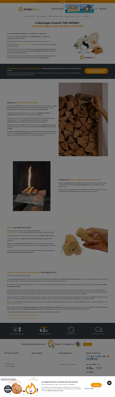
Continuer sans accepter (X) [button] (8, 379)
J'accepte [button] (96, 385)
